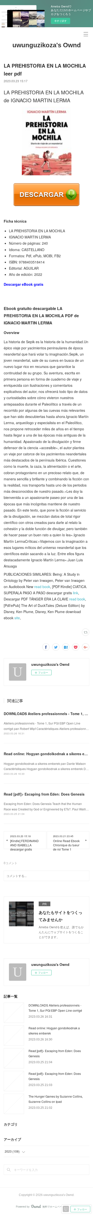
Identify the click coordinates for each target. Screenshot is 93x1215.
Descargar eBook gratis (23, 284)
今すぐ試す (60, 21)
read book (42, 586)
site (17, 617)
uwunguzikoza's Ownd (46, 45)
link (75, 592)
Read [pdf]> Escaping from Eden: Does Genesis (44, 794)
